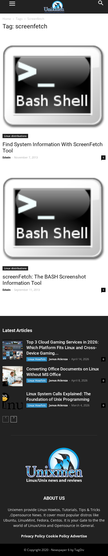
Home (7, 19)
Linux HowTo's (36, 359)
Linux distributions (15, 136)
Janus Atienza (58, 359)
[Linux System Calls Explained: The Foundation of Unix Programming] (13, 401)
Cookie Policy (58, 536)
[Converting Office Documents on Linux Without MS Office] (13, 376)
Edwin (7, 157)
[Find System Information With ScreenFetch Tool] (54, 86)
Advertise (78, 536)
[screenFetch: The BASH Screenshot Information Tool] (54, 219)
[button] (101, 7)
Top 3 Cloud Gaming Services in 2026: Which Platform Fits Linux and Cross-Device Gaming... (62, 348)
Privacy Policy (33, 536)
